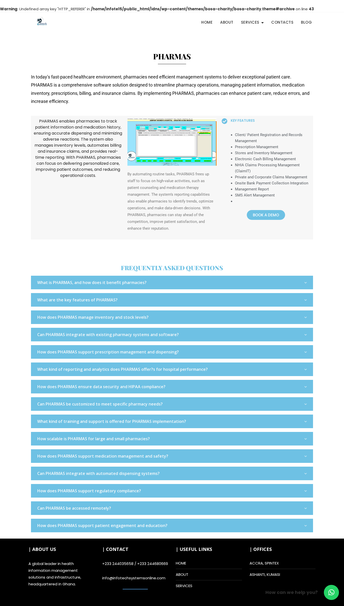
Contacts (282, 22)
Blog (306, 22)
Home (207, 22)
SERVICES (184, 585)
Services (250, 22)
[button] (331, 592)
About (226, 22)
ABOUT (182, 574)
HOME (181, 563)
